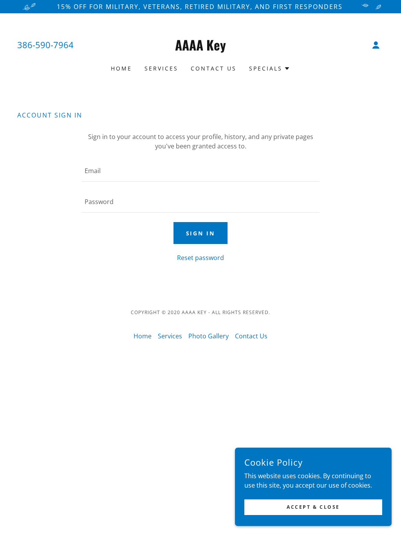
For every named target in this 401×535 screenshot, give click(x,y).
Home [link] (121, 68)
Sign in (200, 233)
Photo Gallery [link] (208, 336)
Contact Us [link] (214, 68)
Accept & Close (313, 507)
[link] (200, 48)
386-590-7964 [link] (45, 45)
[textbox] (200, 171)
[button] (376, 45)
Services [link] (161, 68)
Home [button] (143, 336)
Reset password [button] (200, 257)
